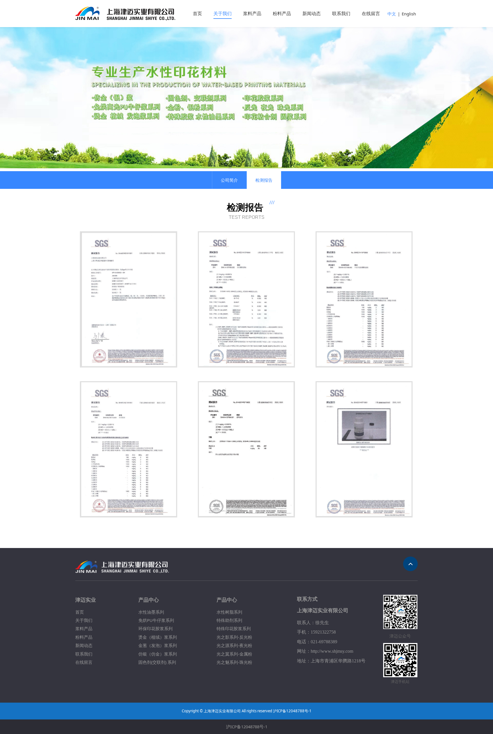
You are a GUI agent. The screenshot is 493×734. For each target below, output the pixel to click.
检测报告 (263, 180)
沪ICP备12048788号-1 (246, 726)
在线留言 (371, 13)
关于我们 (222, 13)
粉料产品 (282, 13)
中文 (391, 14)
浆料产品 (252, 13)
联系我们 (341, 13)
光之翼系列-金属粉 (234, 654)
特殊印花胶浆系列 (234, 628)
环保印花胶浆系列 (155, 628)
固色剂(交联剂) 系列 (157, 662)
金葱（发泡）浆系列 (157, 645)
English (409, 14)
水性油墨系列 (151, 612)
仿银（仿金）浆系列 (157, 654)
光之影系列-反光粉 (234, 637)
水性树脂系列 (229, 612)
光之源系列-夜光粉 (234, 645)
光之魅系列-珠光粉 (234, 662)
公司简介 (229, 180)
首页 (197, 13)
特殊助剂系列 (229, 620)
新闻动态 (311, 13)
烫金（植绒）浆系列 (157, 637)
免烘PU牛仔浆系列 (156, 620)
